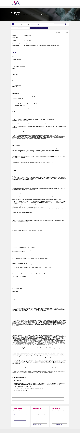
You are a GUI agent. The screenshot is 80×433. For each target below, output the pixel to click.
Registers (32, 7)
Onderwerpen (17, 7)
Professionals (44, 7)
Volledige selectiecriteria (37, 424)
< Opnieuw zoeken (20, 27)
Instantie (14, 35)
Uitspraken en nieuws (26, 7)
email (55, 430)
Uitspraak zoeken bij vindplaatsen (20, 420)
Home (13, 7)
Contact (49, 7)
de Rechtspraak (38, 7)
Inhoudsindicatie (15, 45)
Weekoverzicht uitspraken (57, 424)
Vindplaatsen (14, 47)
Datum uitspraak (15, 37)
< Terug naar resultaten (39, 27)
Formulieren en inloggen (63, 7)
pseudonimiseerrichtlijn (35, 24)
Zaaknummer (14, 40)
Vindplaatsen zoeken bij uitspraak (20, 419)
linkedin (65, 430)
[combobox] (61, 32)
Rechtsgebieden (15, 42)
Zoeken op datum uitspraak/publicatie (20, 414)
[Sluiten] (67, 24)
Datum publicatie (15, 38)
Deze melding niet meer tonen (60, 24)
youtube (67, 430)
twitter (60, 430)
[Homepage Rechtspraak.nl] (15, 2)
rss (53, 430)
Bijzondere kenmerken (16, 43)
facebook (62, 430)
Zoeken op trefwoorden (18, 415)
